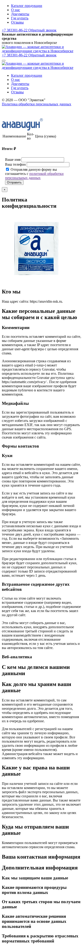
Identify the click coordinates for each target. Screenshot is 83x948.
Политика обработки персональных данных (36, 104)
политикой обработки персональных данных (34, 176)
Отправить (14, 182)
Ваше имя (13, 160)
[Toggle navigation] (4, 60)
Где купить (19, 18)
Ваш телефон (15, 164)
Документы (20, 14)
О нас (15, 10)
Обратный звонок (42, 30)
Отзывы (17, 22)
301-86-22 (15, 30)
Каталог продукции (26, 6)
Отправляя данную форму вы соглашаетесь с (34, 174)
